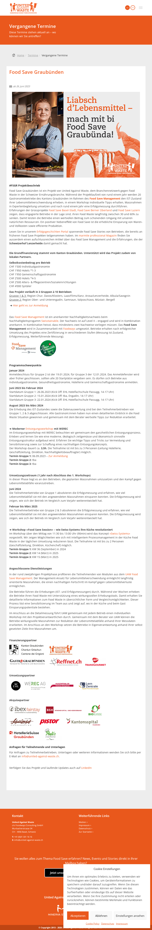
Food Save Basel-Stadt (62, 210)
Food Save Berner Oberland (95, 210)
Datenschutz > (85, 828)
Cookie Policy (92, 923)
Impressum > (85, 825)
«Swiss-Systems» (120, 533)
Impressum (122, 923)
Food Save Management (29, 317)
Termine (33, 55)
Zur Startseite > (86, 831)
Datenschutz (107, 923)
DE (127, 7)
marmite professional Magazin (98, 235)
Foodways (69, 328)
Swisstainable (49, 321)
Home (20, 55)
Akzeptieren (77, 916)
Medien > (83, 822)
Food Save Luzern (129, 210)
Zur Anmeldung (58, 456)
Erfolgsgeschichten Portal (52, 231)
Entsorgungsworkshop (39, 428)
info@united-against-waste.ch (40, 756)
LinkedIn (86, 768)
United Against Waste (23, 8)
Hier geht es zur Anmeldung (30, 305)
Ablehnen (101, 916)
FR (133, 7)
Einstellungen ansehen (130, 916)
